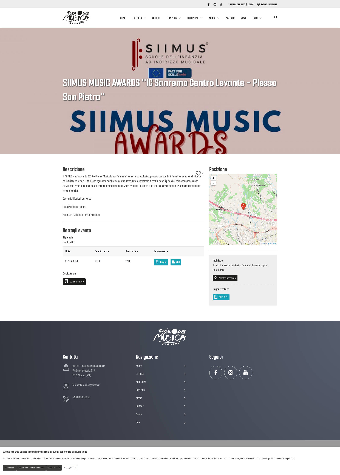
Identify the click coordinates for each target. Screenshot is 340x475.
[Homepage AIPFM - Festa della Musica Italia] (76, 17)
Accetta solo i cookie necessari (31, 467)
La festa (137, 18)
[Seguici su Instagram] (230, 372)
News (243, 18)
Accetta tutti (9, 467)
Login (250, 4)
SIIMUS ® (223, 297)
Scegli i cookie (54, 467)
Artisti (156, 18)
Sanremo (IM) (76, 281)
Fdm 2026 (172, 18)
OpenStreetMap (272, 243)
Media (212, 18)
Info (255, 18)
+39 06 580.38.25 (81, 397)
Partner (230, 18)
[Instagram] (214, 5)
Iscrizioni (192, 18)
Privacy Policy (69, 467)
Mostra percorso (227, 278)
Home (123, 18)
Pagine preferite (269, 4)
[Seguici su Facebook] (209, 5)
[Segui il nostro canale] (221, 5)
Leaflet (263, 243)
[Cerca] (275, 17)
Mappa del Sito (237, 4)
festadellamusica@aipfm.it (86, 385)
